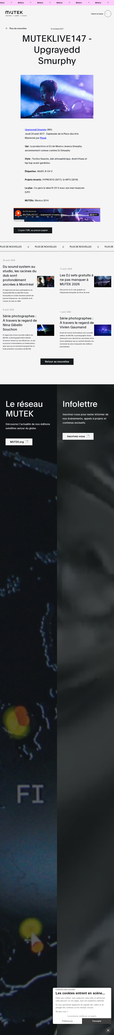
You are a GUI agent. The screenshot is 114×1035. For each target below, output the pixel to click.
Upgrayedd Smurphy (36, 129)
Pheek (43, 137)
